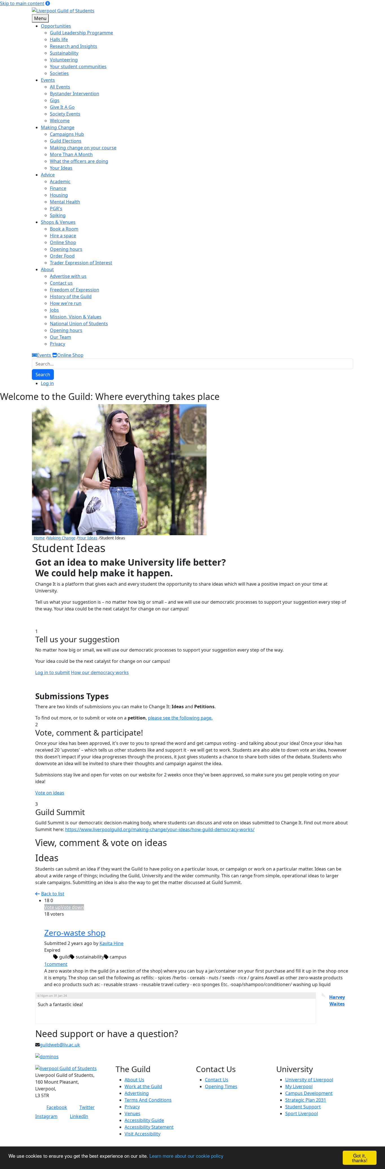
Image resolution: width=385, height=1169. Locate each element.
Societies (59, 73)
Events (44, 355)
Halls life (59, 39)
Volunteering (64, 60)
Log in (47, 383)
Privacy (57, 344)
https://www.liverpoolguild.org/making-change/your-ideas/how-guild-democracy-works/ (160, 829)
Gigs (54, 100)
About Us (134, 1080)
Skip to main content (22, 3)
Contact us (61, 283)
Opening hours (66, 249)
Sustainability (64, 53)
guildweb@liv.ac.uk (60, 1045)
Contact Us (216, 1080)
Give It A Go (62, 107)
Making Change (61, 538)
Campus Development (309, 1093)
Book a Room (64, 229)
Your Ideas (61, 168)
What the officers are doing (79, 161)
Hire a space (63, 236)
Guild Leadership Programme (81, 33)
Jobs (54, 310)
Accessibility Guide (144, 1120)
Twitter (87, 1107)
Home (39, 538)
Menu (40, 18)
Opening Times (221, 1086)
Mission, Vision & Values (75, 317)
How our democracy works (100, 672)
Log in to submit (52, 672)
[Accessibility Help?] (47, 3)
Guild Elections (65, 141)
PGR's (56, 208)
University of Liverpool (309, 1080)
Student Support (303, 1107)
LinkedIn (79, 1116)
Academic (60, 181)
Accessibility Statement (149, 1127)
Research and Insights (73, 46)
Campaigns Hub (67, 134)
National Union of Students (79, 323)
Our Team (60, 337)
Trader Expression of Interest (81, 263)
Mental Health (65, 202)
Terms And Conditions (148, 1100)
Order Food (62, 256)
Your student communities (78, 66)
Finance (58, 188)
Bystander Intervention (74, 93)
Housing (59, 195)
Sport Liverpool (301, 1113)
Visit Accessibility (142, 1134)
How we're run (65, 303)
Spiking (58, 215)
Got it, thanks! (360, 1158)
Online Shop (63, 242)
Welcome (60, 121)
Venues (132, 1113)
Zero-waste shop (74, 932)
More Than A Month (71, 154)
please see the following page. (180, 718)
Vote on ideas (49, 793)
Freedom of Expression (74, 290)
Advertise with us (68, 276)
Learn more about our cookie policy (186, 1155)
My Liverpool (299, 1086)
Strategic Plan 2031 (305, 1100)
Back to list (52, 894)
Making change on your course (83, 148)
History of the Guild (71, 296)
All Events (60, 87)
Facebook (57, 1107)
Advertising (137, 1093)
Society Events (65, 114)
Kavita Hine (111, 943)
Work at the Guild (143, 1086)
